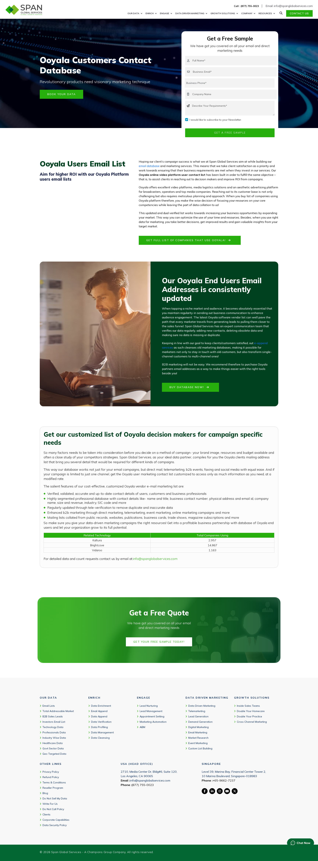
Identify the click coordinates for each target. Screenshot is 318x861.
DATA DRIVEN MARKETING (189, 13)
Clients (46, 814)
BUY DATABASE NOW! (187, 387)
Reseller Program (53, 787)
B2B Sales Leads (53, 716)
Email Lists (49, 705)
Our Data (133, 13)
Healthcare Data (53, 743)
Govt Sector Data (53, 748)
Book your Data (61, 94)
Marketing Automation (153, 721)
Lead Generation (198, 716)
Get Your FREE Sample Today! (159, 641)
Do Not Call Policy (53, 809)
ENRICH (150, 13)
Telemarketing (196, 711)
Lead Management (151, 711)
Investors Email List (54, 721)
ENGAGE (164, 13)
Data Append (99, 716)
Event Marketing (198, 743)
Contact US (299, 13)
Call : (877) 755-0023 (246, 6)
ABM (142, 727)
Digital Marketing (198, 727)
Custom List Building (200, 748)
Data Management (102, 732)
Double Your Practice (249, 716)
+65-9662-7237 (224, 780)
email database (149, 166)
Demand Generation (200, 721)
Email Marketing (197, 732)
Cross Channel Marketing (252, 721)
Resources (265, 13)
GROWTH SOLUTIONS (223, 13)
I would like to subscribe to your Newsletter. (216, 119)
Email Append (99, 711)
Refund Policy (51, 777)
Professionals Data (54, 732)
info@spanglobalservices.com (155, 559)
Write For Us (50, 803)
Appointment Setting (152, 716)
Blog (45, 793)
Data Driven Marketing (201, 705)
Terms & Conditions (54, 782)
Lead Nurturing (149, 705)
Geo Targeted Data (54, 753)
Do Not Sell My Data (55, 798)
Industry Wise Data (54, 737)
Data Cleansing (100, 737)
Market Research (198, 737)
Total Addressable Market (58, 711)
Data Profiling (99, 727)
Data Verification (101, 721)
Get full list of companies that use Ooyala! (186, 240)
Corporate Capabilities (56, 819)
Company (246, 13)
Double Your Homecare (251, 711)
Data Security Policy (55, 825)
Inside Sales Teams (248, 705)
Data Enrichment (101, 705)
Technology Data (53, 727)
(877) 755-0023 (143, 785)
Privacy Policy (51, 771)
